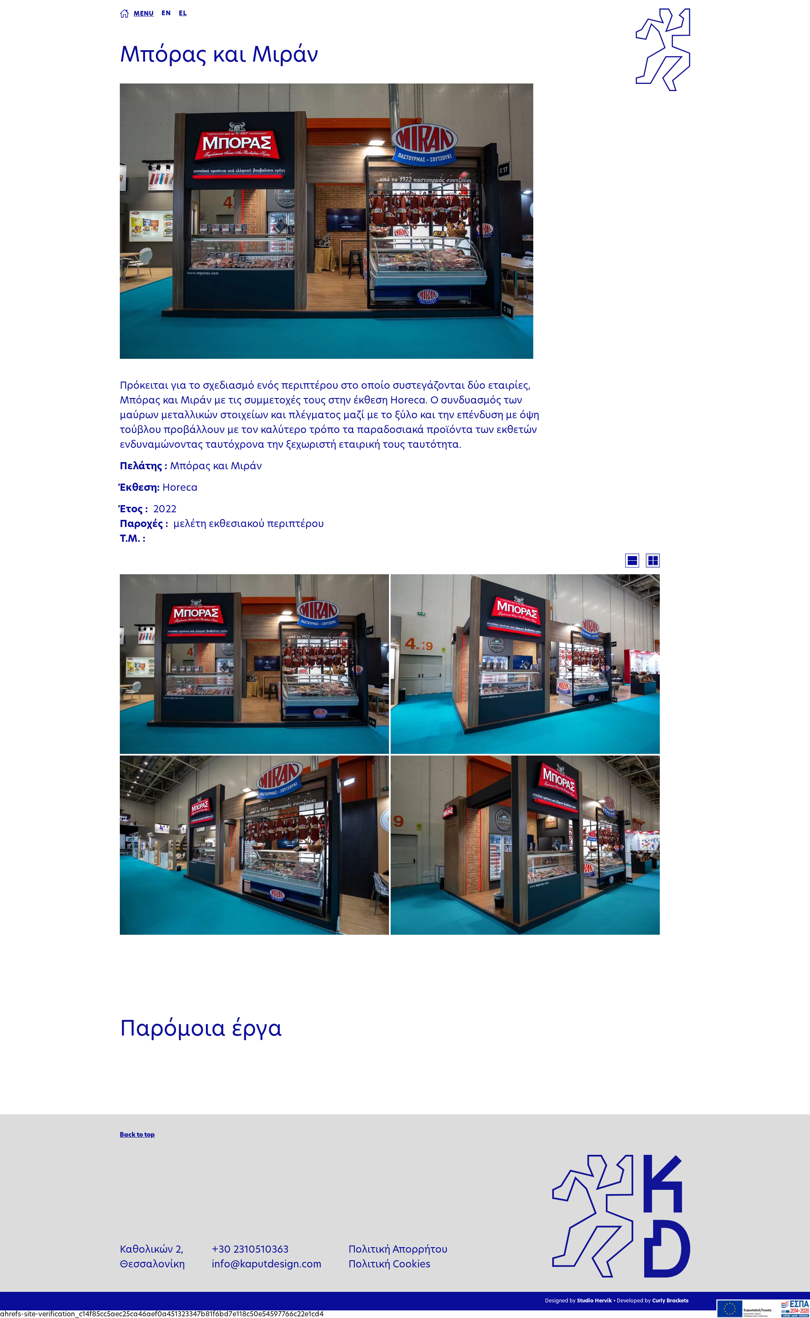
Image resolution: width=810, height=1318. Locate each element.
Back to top (137, 1135)
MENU (144, 14)
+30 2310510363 (250, 1250)
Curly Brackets (670, 1301)
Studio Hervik (594, 1301)
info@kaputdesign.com (266, 1265)
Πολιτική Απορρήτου (398, 1250)
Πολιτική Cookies (389, 1265)
